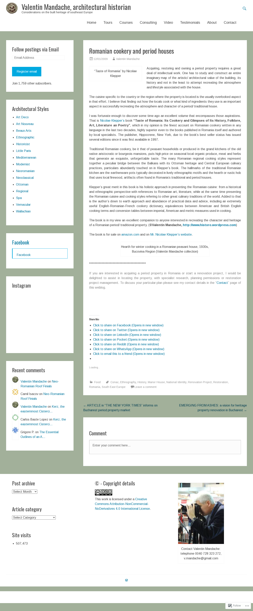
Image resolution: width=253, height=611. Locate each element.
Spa (19, 198)
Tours (107, 23)
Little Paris (23, 151)
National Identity (176, 382)
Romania (94, 386)
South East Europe (114, 386)
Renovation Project (200, 382)
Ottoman (22, 184)
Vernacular (23, 204)
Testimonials (190, 23)
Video (168, 23)
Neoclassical (25, 177)
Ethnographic (25, 137)
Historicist (23, 144)
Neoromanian (25, 171)
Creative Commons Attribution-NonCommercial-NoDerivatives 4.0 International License (122, 503)
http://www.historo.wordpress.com (209, 225)
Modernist (23, 164)
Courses (126, 23)
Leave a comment (146, 386)
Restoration (220, 382)
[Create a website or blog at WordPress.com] (126, 580)
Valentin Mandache (128, 59)
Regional (22, 191)
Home (91, 23)
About (212, 23)
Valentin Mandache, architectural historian (76, 6)
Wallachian (23, 211)
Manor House (156, 382)
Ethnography (128, 382)
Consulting (148, 23)
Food (97, 382)
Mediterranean (26, 157)
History (142, 382)
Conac (114, 382)
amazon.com (130, 234)
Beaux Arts (23, 130)
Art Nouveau (25, 124)
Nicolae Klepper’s (113, 120)
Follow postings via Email (35, 49)
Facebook (20, 242)
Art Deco (22, 117)
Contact (230, 23)
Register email (27, 71)
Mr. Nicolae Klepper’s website (171, 234)
